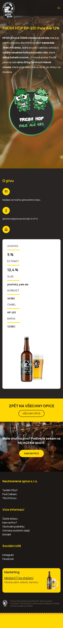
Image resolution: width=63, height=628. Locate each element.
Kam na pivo (31, 453)
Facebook (8, 559)
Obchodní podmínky (13, 526)
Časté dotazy (10, 518)
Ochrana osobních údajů (16, 530)
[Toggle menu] (59, 8)
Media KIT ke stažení (18, 578)
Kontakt (6, 534)
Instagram (8, 555)
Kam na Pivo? (9, 522)
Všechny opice (31, 413)
